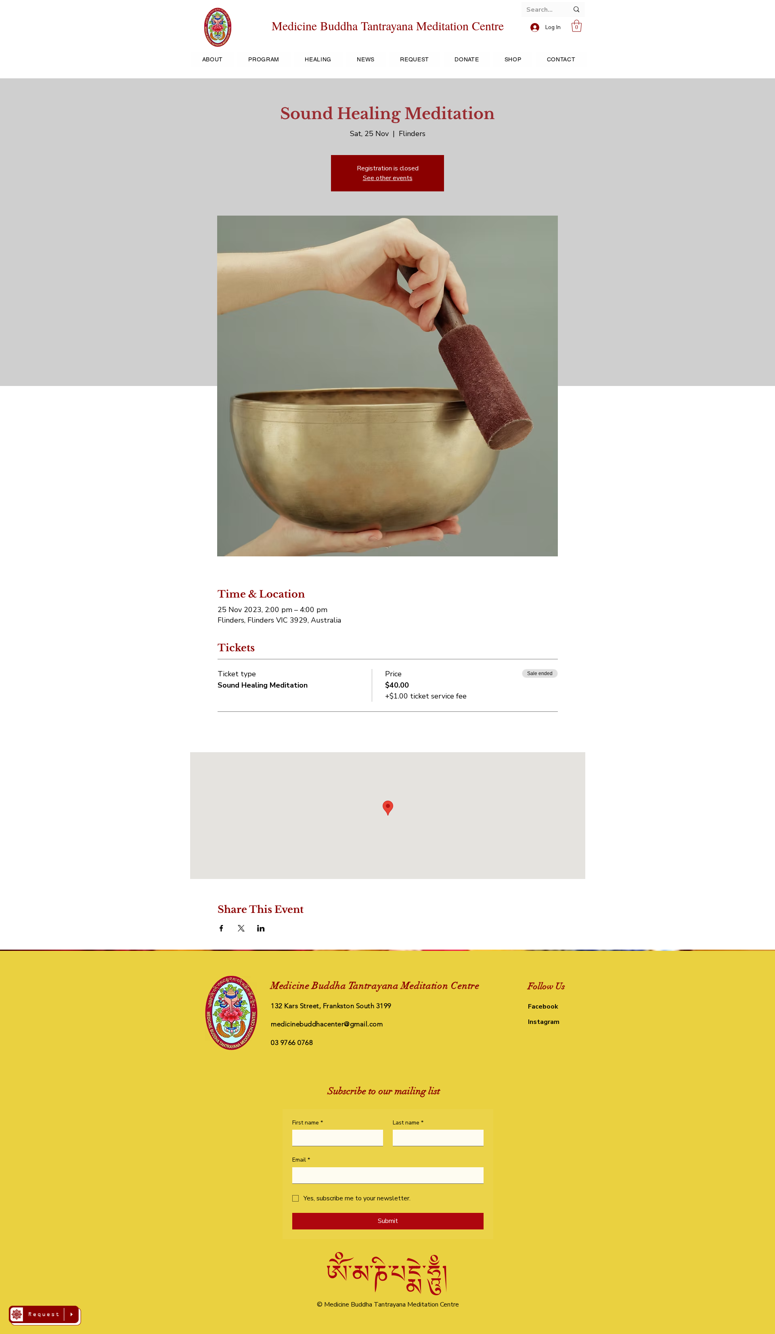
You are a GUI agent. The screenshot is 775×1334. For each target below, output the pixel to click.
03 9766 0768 (292, 1042)
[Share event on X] (241, 928)
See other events (388, 178)
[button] (577, 26)
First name (307, 1122)
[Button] (45, 1315)
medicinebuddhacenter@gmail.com (327, 1024)
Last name (408, 1122)
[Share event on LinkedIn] (261, 928)
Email (301, 1160)
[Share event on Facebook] (221, 928)
